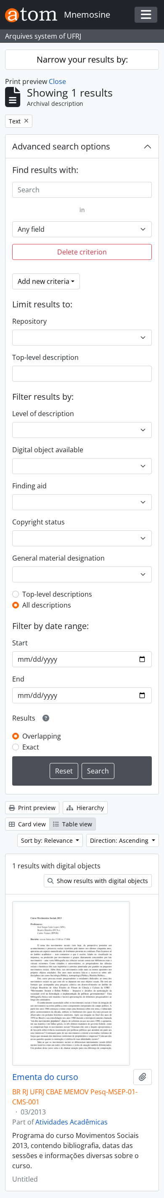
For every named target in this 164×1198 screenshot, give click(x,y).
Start (20, 642)
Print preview (36, 808)
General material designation (58, 558)
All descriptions (46, 605)
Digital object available (47, 449)
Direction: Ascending (120, 840)
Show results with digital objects (101, 881)
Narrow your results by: (82, 59)
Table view (76, 824)
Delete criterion (82, 252)
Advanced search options (61, 146)
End (18, 679)
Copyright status (38, 522)
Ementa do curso (45, 1077)
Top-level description (45, 357)
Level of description (43, 413)
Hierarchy (89, 808)
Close (57, 81)
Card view (31, 824)
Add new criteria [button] (43, 281)
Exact (30, 747)
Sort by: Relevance (47, 840)
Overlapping (41, 736)
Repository (29, 321)
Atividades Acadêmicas (71, 1122)
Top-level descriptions (57, 594)
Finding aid (29, 485)
